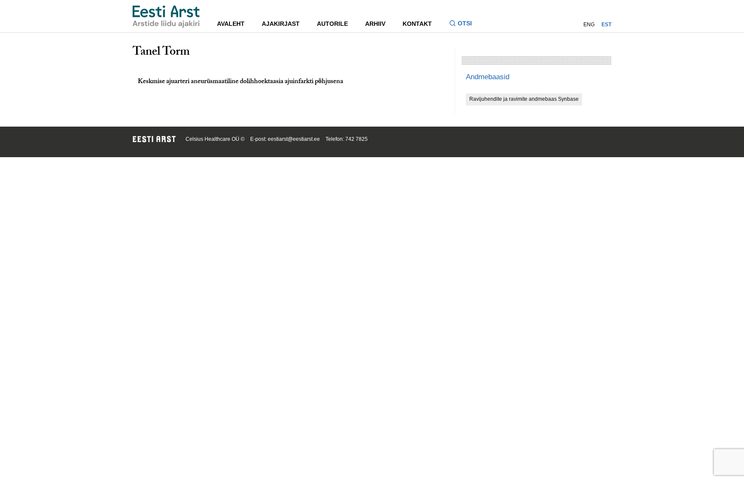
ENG (589, 25)
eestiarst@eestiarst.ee (294, 139)
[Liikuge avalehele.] (166, 16)
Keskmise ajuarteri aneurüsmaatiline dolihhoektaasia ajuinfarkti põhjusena (240, 82)
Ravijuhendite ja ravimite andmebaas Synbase (524, 99)
